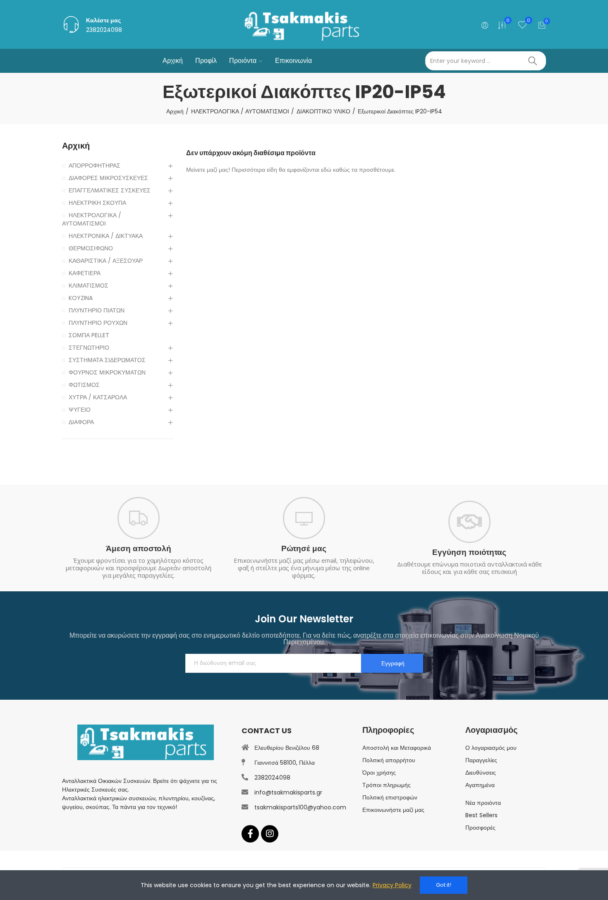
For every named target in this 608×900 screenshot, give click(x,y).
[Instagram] (269, 833)
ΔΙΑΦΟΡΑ (81, 422)
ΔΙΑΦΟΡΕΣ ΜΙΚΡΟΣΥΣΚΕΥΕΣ (108, 178)
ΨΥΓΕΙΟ (80, 410)
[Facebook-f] (250, 833)
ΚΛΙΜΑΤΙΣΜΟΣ (88, 285)
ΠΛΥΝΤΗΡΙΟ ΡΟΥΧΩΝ (98, 323)
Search (532, 60)
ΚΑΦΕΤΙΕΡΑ (85, 273)
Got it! (443, 885)
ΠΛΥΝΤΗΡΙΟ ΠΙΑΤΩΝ (96, 310)
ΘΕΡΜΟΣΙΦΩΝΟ (91, 248)
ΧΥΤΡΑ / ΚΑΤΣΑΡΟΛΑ (98, 397)
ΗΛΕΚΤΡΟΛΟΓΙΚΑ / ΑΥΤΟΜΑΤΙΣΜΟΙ (91, 219)
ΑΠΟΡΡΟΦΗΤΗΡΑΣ (94, 165)
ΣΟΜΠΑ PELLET (89, 335)
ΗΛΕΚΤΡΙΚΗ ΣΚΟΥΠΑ (97, 203)
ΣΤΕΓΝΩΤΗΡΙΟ (89, 347)
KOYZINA (81, 298)
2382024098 (104, 30)
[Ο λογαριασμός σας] (479, 25)
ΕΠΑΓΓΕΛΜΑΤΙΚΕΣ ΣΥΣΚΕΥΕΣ (110, 190)
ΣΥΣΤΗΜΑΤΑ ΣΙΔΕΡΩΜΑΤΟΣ (107, 360)
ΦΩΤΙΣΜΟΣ (84, 385)
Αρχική (76, 146)
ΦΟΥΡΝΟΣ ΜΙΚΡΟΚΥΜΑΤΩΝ (107, 372)
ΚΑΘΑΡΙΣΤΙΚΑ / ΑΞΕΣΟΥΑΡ (106, 261)
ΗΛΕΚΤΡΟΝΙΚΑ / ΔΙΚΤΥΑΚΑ (106, 236)
